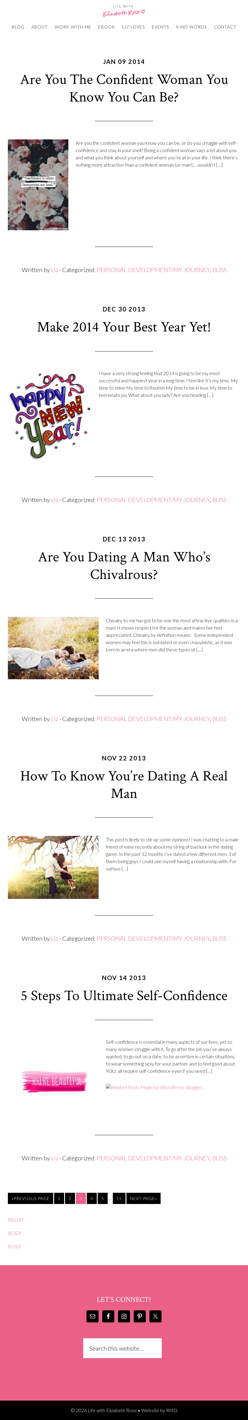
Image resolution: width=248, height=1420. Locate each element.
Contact (225, 26)
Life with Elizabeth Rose (124, 11)
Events (160, 26)
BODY (14, 1233)
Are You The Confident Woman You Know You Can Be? (124, 88)
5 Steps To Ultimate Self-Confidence (124, 995)
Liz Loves (133, 26)
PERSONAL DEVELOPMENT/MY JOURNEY (153, 269)
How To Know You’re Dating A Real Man (124, 785)
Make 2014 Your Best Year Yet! (124, 327)
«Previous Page (30, 1198)
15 (119, 1198)
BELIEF (16, 1219)
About (39, 26)
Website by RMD (159, 1410)
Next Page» (143, 1198)
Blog (18, 26)
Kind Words (191, 26)
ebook (106, 26)
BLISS (219, 269)
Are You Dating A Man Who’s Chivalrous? (124, 565)
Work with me (73, 26)
